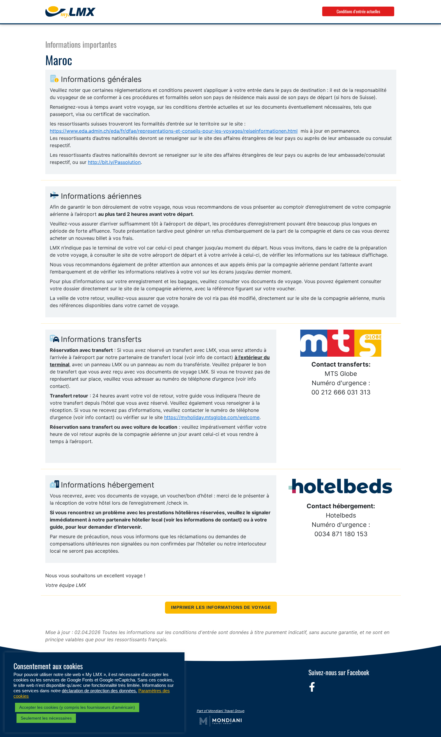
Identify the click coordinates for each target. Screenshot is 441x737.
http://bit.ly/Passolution (114, 162)
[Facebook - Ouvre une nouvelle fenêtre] (312, 687)
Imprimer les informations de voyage (221, 607)
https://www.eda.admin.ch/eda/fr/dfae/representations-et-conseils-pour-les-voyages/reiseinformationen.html (174, 131)
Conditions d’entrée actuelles (358, 11)
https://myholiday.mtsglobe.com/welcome (212, 417)
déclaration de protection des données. (99, 690)
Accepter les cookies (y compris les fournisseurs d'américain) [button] (77, 707)
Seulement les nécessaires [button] (46, 718)
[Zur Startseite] (70, 12)
